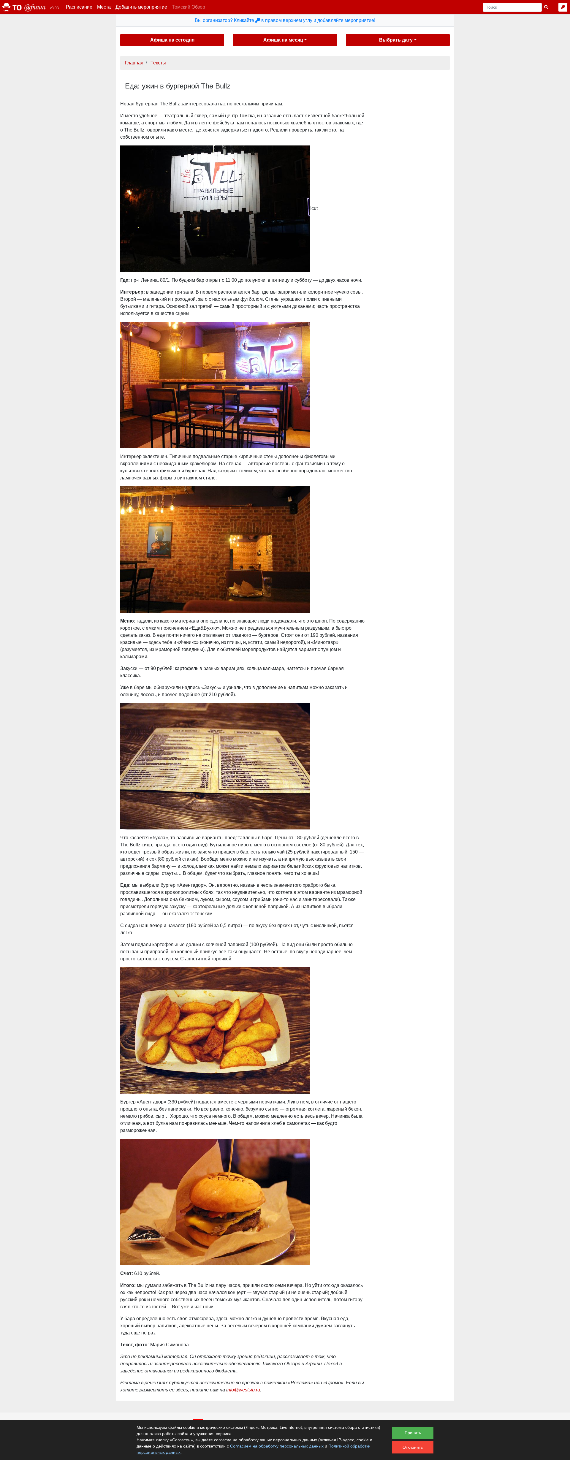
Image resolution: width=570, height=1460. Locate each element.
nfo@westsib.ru (243, 1389)
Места (104, 6)
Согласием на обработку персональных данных (277, 1446)
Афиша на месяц (283, 39)
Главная (134, 62)
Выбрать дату (396, 39)
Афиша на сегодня (172, 39)
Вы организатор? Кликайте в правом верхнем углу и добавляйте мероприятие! (285, 20)
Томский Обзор (188, 6)
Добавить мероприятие (141, 6)
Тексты (158, 62)
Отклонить (413, 1447)
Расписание (79, 6)
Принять (413, 1432)
